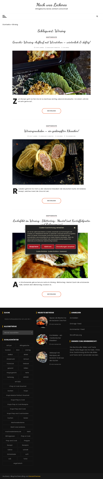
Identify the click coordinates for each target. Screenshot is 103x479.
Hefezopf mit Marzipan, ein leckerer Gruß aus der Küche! (56, 357)
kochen (10, 391)
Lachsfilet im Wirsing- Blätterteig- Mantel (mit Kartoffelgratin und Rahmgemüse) (51, 222)
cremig (27, 350)
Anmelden (74, 318)
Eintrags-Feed (75, 323)
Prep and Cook (11, 441)
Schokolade (11, 454)
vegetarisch (17, 463)
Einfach (26, 359)
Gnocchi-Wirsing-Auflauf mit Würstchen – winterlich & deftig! (51, 42)
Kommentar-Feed (77, 329)
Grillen (26, 368)
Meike (67, 47)
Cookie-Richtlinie (41, 251)
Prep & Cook (25, 436)
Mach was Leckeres (51, 4)
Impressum (63, 251)
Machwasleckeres (17, 422)
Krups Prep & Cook (18, 400)
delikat (10, 354)
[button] (75, 228)
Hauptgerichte (51, 37)
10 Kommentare (71, 136)
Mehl (28, 431)
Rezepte (25, 445)
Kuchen (10, 418)
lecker (26, 418)
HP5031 (26, 377)
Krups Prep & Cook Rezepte (18, 404)
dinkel (26, 354)
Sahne (10, 450)
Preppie (27, 441)
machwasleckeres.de (13, 431)
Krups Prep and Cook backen (18, 413)
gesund (10, 368)
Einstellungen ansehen (65, 247)
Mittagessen (10, 436)
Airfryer (9, 345)
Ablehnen (48, 247)
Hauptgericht (12, 373)
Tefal (25, 459)
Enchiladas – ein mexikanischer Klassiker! (55, 338)
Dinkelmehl (11, 359)
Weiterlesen (51, 111)
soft (27, 454)
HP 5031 (18, 382)
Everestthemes (34, 476)
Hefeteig (10, 377)
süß (9, 459)
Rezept (10, 445)
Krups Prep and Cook (18, 409)
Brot (18, 350)
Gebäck (26, 363)
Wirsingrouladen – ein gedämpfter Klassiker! (51, 131)
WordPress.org (76, 335)
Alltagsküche (24, 345)
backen (8, 350)
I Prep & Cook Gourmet (17, 386)
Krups (26, 391)
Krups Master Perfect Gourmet (17, 395)
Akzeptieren (34, 247)
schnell (25, 450)
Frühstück (10, 363)
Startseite (7, 24)
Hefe (27, 373)
